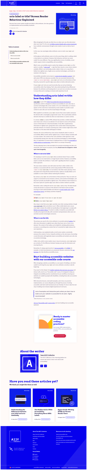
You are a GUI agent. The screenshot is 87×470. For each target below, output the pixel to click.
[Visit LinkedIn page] (13, 34)
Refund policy (64, 467)
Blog (63, 3)
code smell (47, 67)
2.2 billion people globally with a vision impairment (63, 44)
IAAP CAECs (35, 438)
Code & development (14, 13)
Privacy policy (48, 467)
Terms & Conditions (56, 467)
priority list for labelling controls (63, 76)
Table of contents (14, 47)
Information (35, 444)
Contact (34, 448)
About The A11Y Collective (38, 434)
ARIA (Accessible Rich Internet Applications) (59, 102)
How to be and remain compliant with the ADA (66, 440)
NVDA (68, 248)
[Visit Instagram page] (10, 34)
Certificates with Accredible (39, 436)
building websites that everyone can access (61, 270)
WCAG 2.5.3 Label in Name (41, 210)
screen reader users (65, 189)
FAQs (34, 446)
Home (10, 11)
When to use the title (15, 58)
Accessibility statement (39, 467)
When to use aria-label (15, 55)
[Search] (84, 3)
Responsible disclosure (73, 467)
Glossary (34, 442)
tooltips (71, 221)
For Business (69, 3)
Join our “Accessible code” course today (44, 303)
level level (18, 467)
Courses (58, 3)
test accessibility (59, 248)
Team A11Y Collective (22, 31)
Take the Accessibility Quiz (61, 434)
